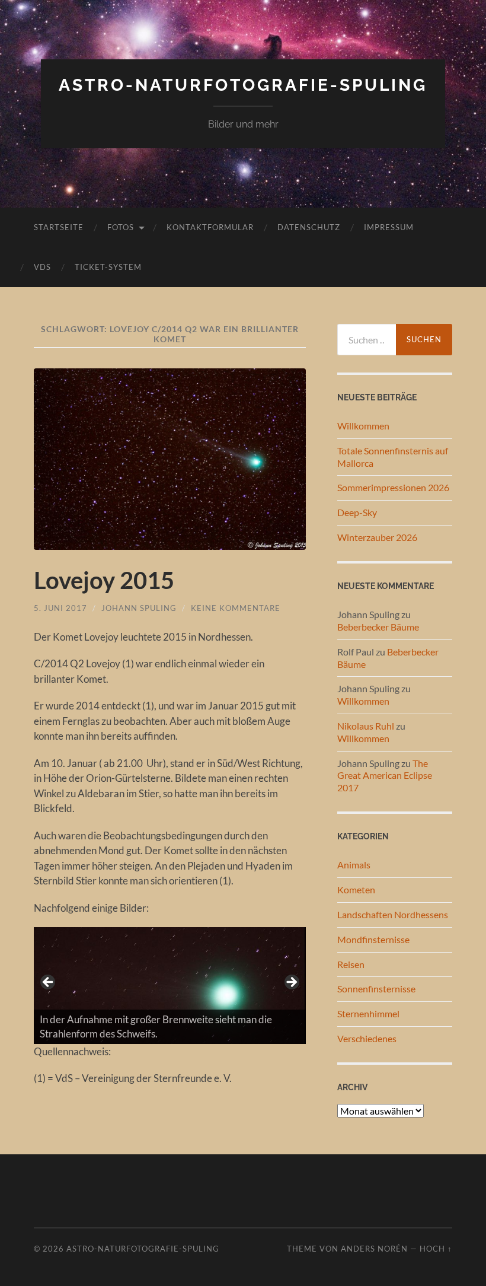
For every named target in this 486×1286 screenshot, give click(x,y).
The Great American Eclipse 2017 (384, 775)
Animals (353, 864)
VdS (42, 267)
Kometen (356, 889)
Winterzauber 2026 (377, 537)
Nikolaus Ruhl (365, 725)
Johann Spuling (139, 608)
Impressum (389, 227)
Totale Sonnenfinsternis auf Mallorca (392, 457)
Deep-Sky (357, 512)
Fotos (120, 227)
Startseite (59, 227)
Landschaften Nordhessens (392, 914)
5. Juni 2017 (60, 608)
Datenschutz (308, 227)
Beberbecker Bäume (378, 626)
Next (291, 983)
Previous (48, 983)
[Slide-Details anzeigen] (169, 985)
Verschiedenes (367, 1038)
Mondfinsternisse (373, 939)
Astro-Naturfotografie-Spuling (243, 85)
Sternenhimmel (368, 1013)
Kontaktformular (210, 227)
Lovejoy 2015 (104, 580)
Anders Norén (374, 1248)
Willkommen (363, 425)
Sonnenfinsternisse (376, 988)
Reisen (350, 964)
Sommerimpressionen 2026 (393, 487)
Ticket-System (108, 267)
